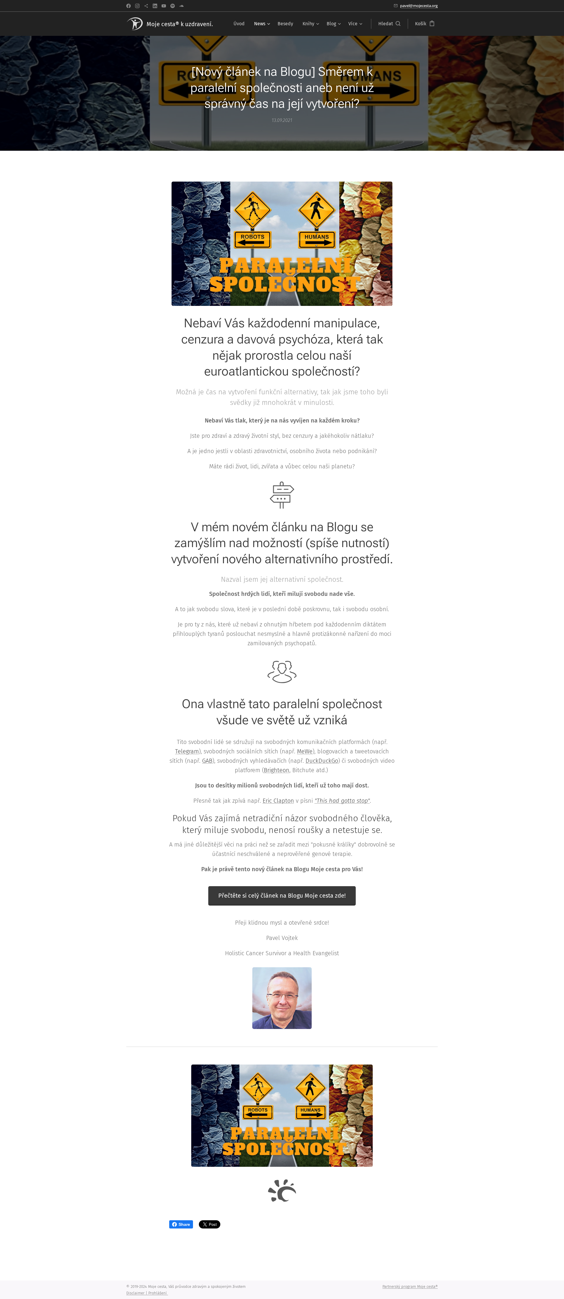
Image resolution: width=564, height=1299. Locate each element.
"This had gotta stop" (342, 800)
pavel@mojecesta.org (419, 5)
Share (184, 1224)
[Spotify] (172, 6)
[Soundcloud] (181, 6)
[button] (389, 23)
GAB (207, 760)
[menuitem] (240, 23)
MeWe (305, 751)
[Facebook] (128, 6)
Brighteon (276, 770)
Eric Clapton (278, 800)
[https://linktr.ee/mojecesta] (146, 6)
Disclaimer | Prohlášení (147, 1293)
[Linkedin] (155, 6)
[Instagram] (137, 6)
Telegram (187, 751)
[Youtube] (163, 6)
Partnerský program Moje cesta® (410, 1286)
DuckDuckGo (322, 760)
